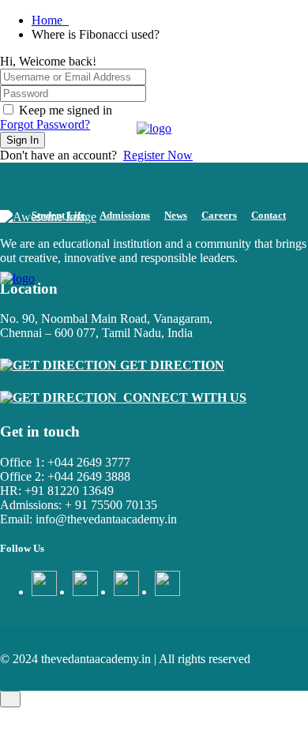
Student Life (58, 215)
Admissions (125, 215)
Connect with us (181, 397)
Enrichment (212, 53)
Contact (268, 215)
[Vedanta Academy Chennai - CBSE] (154, 129)
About (45, 53)
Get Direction (170, 365)
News (175, 215)
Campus (91, 53)
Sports (267, 53)
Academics (147, 53)
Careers (219, 215)
